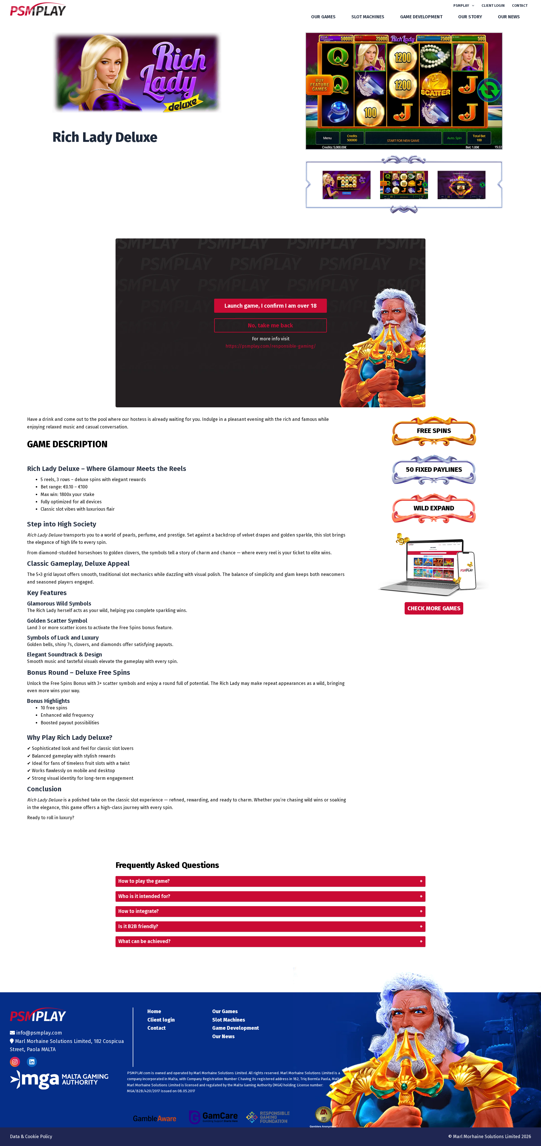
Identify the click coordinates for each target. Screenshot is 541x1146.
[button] (471, 5)
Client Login (493, 5)
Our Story (470, 16)
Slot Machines (367, 16)
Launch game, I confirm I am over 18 (271, 305)
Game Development (421, 16)
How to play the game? (270, 881)
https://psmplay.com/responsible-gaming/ (270, 346)
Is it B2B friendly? (270, 926)
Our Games (323, 16)
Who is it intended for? (270, 896)
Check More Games (433, 608)
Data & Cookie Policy (31, 1136)
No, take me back (270, 325)
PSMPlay (461, 5)
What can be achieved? (270, 941)
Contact (519, 5)
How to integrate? (270, 911)
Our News (509, 16)
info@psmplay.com (39, 1033)
